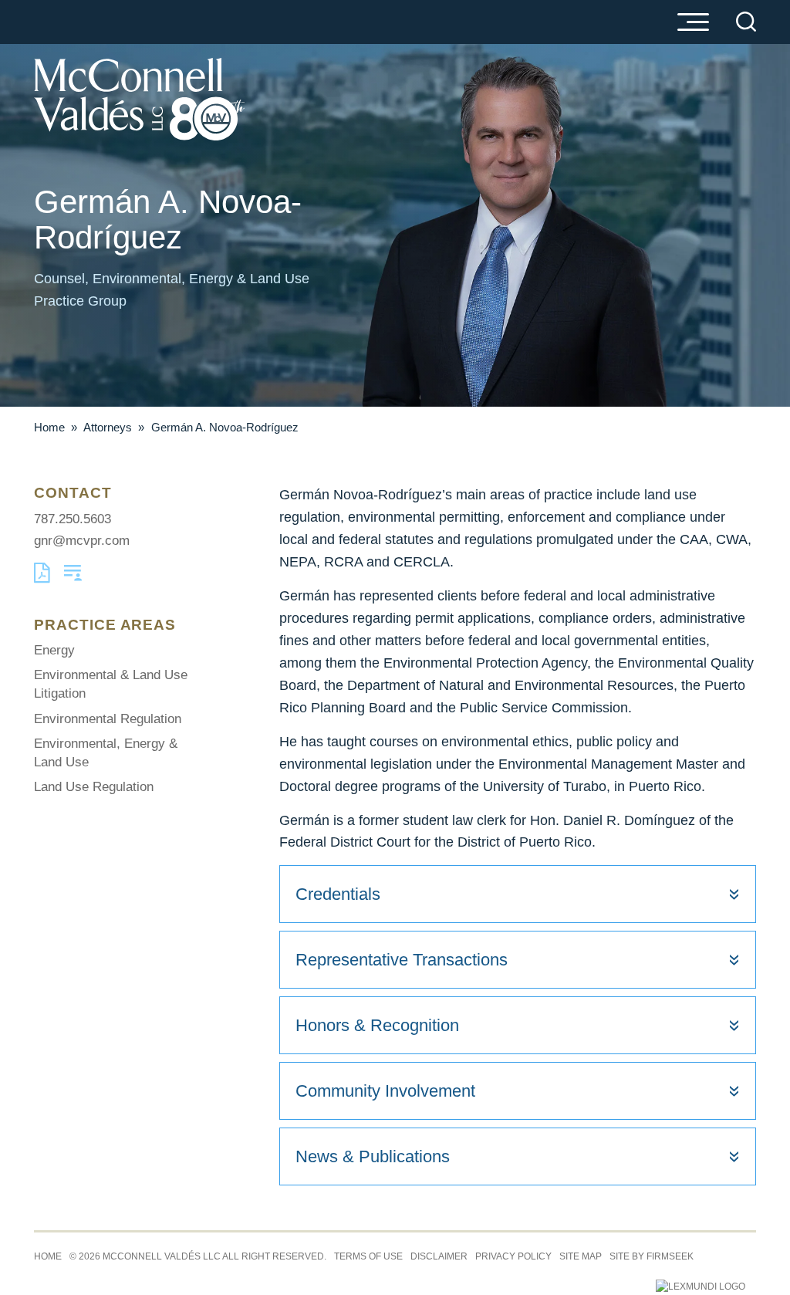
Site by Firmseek (651, 1256)
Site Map (580, 1256)
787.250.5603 (72, 519)
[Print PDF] (42, 579)
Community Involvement (385, 1091)
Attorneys (107, 427)
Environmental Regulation (107, 719)
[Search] (746, 22)
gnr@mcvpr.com (82, 540)
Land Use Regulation (94, 786)
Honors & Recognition (377, 1025)
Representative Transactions (401, 959)
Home (49, 427)
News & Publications (372, 1156)
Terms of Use (368, 1256)
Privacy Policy (513, 1256)
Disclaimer (439, 1256)
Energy (54, 650)
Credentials (337, 894)
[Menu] (692, 23)
